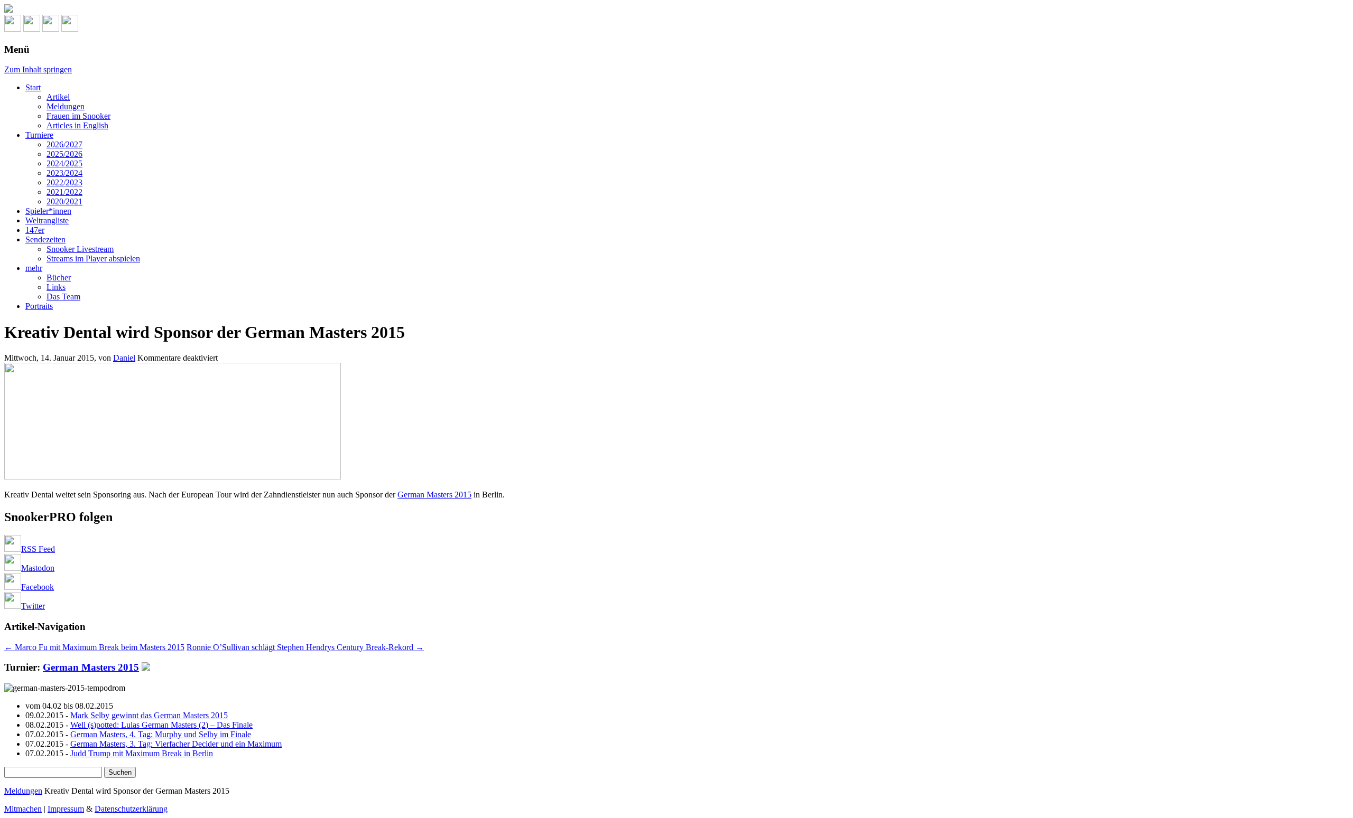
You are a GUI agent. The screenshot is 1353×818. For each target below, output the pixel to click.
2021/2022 (64, 191)
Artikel (58, 96)
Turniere (39, 134)
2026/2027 (64, 144)
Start (33, 87)
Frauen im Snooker (78, 115)
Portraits (39, 306)
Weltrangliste (47, 220)
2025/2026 (64, 153)
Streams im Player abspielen (93, 258)
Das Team (63, 296)
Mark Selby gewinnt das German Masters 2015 (149, 715)
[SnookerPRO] (676, 9)
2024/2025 (64, 163)
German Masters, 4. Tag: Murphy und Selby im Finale (160, 734)
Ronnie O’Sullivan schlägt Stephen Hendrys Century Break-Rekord (305, 647)
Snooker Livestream (80, 249)
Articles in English (77, 125)
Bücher (59, 277)
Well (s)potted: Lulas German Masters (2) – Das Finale (161, 724)
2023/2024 (64, 172)
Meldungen (66, 106)
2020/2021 (64, 201)
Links (56, 287)
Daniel (124, 357)
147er (34, 229)
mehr (33, 268)
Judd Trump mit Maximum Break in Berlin (141, 753)
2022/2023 (64, 182)
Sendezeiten (45, 239)
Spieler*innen (48, 210)
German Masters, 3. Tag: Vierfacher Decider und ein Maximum (176, 743)
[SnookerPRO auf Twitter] (69, 28)
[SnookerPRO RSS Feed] (12, 28)
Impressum (66, 808)
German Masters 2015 (434, 494)
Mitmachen (23, 808)
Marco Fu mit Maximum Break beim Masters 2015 (94, 647)
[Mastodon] (31, 28)
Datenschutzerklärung (131, 808)
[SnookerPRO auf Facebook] (50, 28)
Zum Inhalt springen (38, 69)
